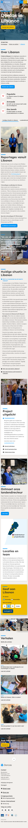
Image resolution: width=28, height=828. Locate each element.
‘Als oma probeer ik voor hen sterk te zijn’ (12, 726)
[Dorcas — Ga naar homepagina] (5, 2)
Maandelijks (16, 599)
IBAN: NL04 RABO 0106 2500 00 (18, 821)
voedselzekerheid (9, 443)
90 (12, 606)
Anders (18, 606)
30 (4, 606)
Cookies (25, 821)
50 (8, 606)
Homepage (4, 44)
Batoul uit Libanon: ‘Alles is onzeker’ (11, 697)
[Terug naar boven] (14, 759)
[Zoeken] (17, 2)
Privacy (2, 821)
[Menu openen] (21, 1)
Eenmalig (7, 599)
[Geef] (25, 1)
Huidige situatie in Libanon (10, 120)
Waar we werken (13, 44)
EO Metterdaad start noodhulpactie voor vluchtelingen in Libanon (12, 667)
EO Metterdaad (15, 174)
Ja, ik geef (7, 611)
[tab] (11, 620)
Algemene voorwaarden (8, 821)
